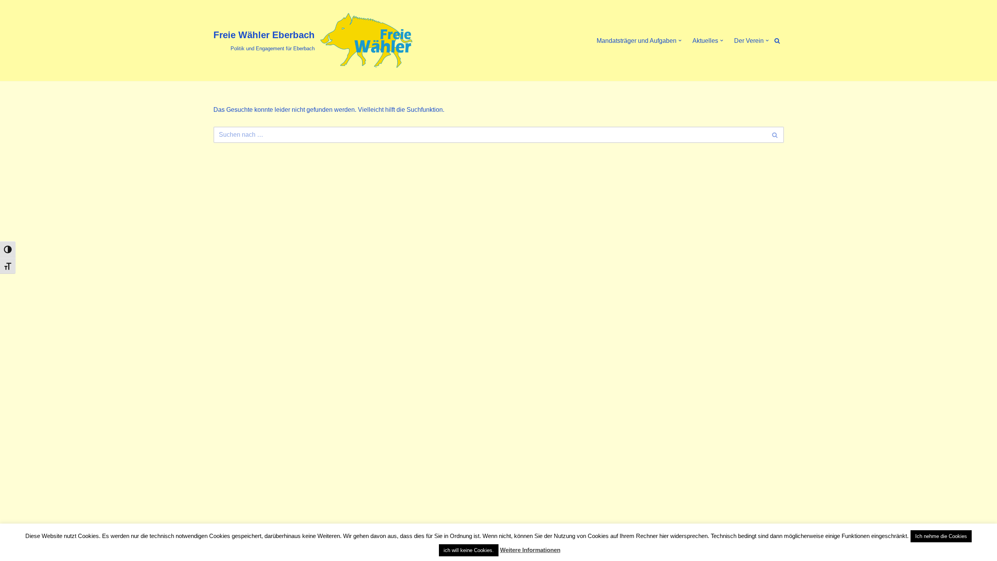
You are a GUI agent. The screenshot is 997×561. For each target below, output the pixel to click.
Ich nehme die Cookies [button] (941, 536)
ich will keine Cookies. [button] (469, 550)
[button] (680, 40)
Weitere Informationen (530, 550)
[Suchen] (777, 41)
